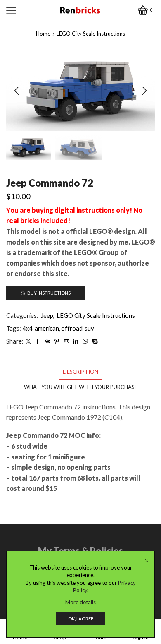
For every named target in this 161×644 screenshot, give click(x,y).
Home (43, 33)
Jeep (47, 315)
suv (89, 328)
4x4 (27, 328)
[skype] (94, 341)
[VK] (47, 341)
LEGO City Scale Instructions (91, 33)
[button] (16, 90)
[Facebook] (38, 341)
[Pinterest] (57, 341)
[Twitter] (28, 341)
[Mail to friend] (66, 341)
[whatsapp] (85, 341)
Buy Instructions (49, 293)
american (47, 328)
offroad (72, 328)
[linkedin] (75, 341)
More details (80, 602)
